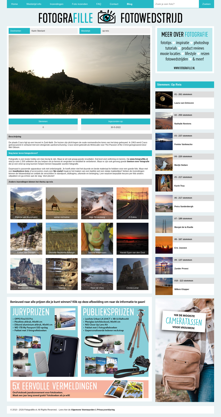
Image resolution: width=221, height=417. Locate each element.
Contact (114, 4)
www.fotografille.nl (139, 159)
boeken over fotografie (138, 161)
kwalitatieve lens (21, 171)
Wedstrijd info (33, 4)
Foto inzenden (80, 4)
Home (14, 4)
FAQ (98, 4)
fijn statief (58, 171)
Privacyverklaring (106, 410)
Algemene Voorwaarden (83, 410)
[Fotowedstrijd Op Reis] (79, 400)
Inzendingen (56, 4)
